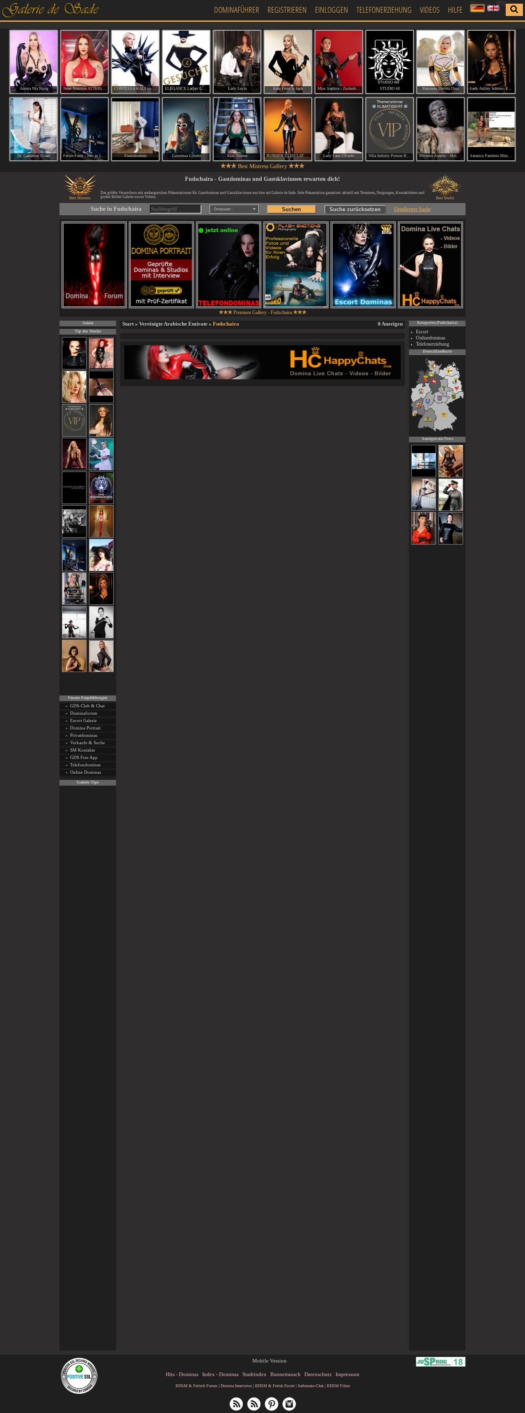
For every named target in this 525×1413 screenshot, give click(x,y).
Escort (422, 332)
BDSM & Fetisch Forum (196, 1385)
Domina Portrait (85, 727)
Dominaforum (83, 713)
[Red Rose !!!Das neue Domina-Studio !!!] (101, 603)
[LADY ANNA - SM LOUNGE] (450, 476)
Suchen (291, 209)
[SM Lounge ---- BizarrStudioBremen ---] (101, 401)
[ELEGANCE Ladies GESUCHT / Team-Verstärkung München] (186, 62)
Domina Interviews (236, 1385)
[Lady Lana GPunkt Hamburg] (338, 129)
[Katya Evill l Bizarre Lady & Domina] (101, 670)
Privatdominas (83, 735)
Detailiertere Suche (412, 209)
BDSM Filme (338, 1385)
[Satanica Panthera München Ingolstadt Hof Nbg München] (491, 129)
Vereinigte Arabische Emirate (173, 324)
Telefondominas (85, 764)
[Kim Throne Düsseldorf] (237, 129)
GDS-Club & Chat (87, 705)
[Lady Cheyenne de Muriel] (423, 543)
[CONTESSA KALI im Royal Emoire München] (135, 62)
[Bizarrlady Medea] (74, 670)
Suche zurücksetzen (355, 209)
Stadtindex (254, 1374)
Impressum (347, 1374)
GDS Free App (84, 757)
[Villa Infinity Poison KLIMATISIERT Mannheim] (389, 129)
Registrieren (287, 9)
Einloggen (331, 9)
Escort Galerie (83, 720)
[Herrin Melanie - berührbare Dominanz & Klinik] (450, 543)
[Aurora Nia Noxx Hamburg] (33, 62)
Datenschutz (318, 1374)
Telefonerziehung (384, 9)
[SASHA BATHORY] (74, 637)
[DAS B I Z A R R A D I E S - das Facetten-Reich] (101, 502)
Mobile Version (269, 1361)
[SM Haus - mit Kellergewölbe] (450, 510)
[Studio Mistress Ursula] (74, 401)
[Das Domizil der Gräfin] (74, 536)
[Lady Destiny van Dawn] (423, 510)
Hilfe (455, 9)
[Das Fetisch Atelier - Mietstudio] (423, 476)
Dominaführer (236, 9)
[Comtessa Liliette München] (186, 129)
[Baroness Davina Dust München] (440, 62)
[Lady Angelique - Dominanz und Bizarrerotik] (74, 603)
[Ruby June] (101, 536)
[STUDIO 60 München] (389, 62)
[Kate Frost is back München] (288, 62)
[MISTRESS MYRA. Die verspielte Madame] (101, 569)
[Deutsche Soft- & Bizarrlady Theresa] (74, 469)
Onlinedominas (430, 338)
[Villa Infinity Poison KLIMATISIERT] (74, 435)
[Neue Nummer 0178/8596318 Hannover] (84, 62)
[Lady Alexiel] (101, 637)
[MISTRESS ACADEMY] (74, 502)
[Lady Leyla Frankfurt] (237, 62)
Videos (430, 9)
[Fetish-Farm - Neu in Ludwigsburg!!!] (74, 569)
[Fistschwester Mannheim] (135, 129)
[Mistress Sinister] (101, 469)
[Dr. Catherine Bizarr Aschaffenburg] (33, 129)
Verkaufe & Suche (87, 742)
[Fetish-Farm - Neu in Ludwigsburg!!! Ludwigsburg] (84, 129)
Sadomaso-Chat (311, 1385)
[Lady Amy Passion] (101, 368)
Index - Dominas (220, 1374)
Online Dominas (85, 772)
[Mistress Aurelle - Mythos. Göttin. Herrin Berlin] (440, 129)
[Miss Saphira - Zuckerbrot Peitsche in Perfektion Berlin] (338, 62)
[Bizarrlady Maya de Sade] (74, 368)
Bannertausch (285, 1374)
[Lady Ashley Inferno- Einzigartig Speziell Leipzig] (491, 62)
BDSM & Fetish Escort (274, 1385)
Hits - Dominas (182, 1374)
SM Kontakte (82, 750)
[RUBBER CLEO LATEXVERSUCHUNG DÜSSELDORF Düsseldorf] (288, 129)
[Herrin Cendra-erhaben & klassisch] (101, 435)
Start (128, 324)
